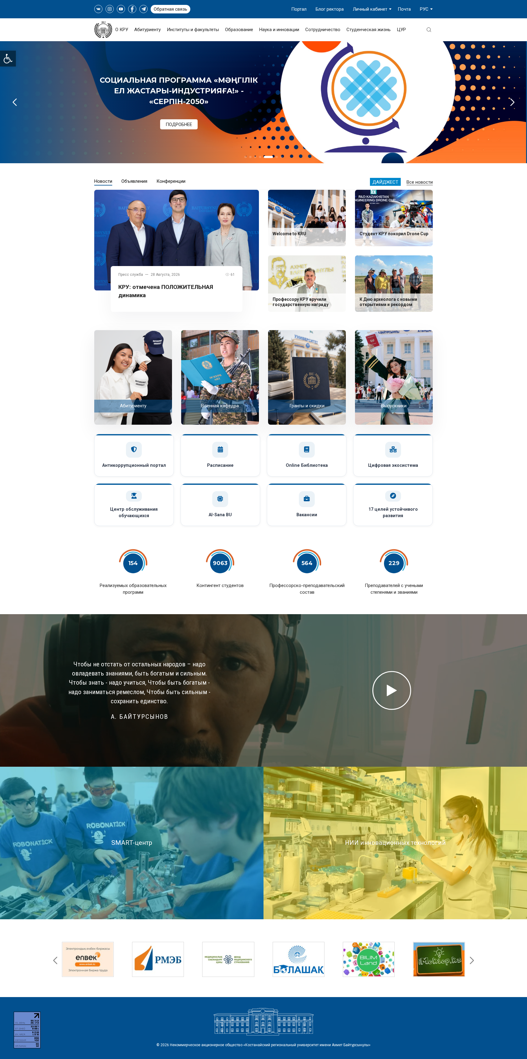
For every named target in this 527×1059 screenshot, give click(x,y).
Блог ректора (330, 9)
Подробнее (179, 113)
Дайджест (385, 182)
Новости (103, 181)
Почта (404, 9)
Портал (299, 9)
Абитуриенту (147, 29)
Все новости (420, 182)
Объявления (134, 181)
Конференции (170, 181)
